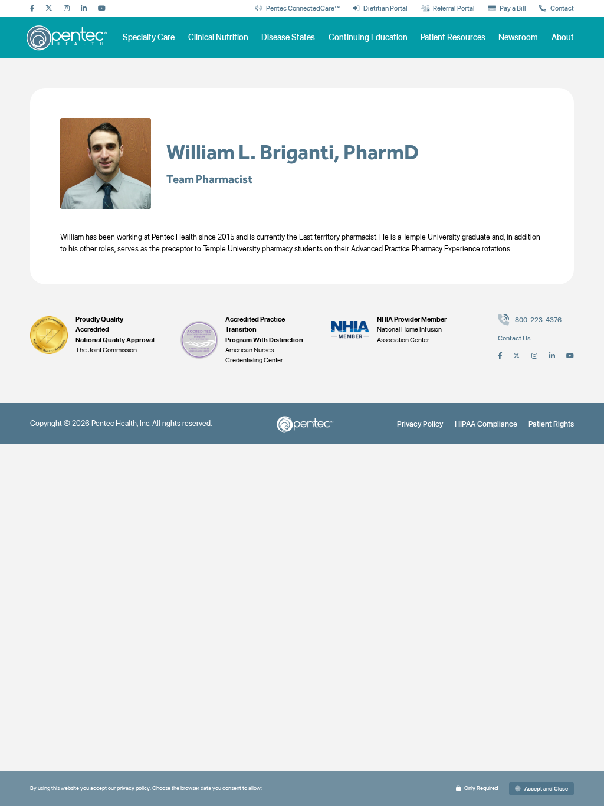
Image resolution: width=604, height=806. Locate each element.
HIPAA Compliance (486, 424)
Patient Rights (551, 424)
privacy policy (133, 788)
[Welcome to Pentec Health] (68, 37)
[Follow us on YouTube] (102, 8)
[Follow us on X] (48, 8)
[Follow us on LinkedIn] (84, 8)
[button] (541, 788)
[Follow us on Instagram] (67, 8)
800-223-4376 (538, 320)
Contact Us (514, 338)
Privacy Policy (420, 424)
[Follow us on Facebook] (32, 8)
